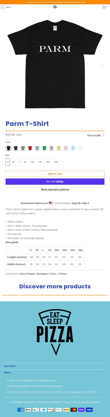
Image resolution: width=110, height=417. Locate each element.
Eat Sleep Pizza (27, 402)
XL (25, 162)
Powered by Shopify (89, 402)
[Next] (102, 65)
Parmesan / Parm (46, 273)
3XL (40, 162)
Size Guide (94, 135)
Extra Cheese (27, 273)
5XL (56, 162)
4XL (48, 162)
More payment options (55, 189)
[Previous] (8, 65)
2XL (32, 162)
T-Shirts (62, 273)
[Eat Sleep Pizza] (55, 7)
